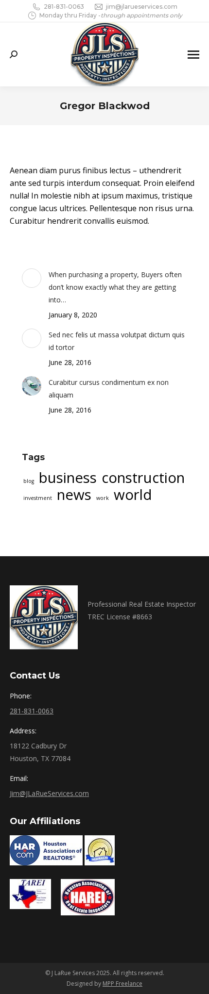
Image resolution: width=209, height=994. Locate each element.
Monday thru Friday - (110, 15)
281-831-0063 (64, 6)
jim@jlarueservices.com (141, 6)
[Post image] (31, 278)
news (74, 494)
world (133, 494)
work (102, 498)
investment (37, 498)
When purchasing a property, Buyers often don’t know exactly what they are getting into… (115, 287)
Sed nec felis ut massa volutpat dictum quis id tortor (117, 341)
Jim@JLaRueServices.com (49, 793)
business (68, 477)
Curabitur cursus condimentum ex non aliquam (109, 388)
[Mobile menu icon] (193, 54)
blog (28, 481)
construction (143, 477)
